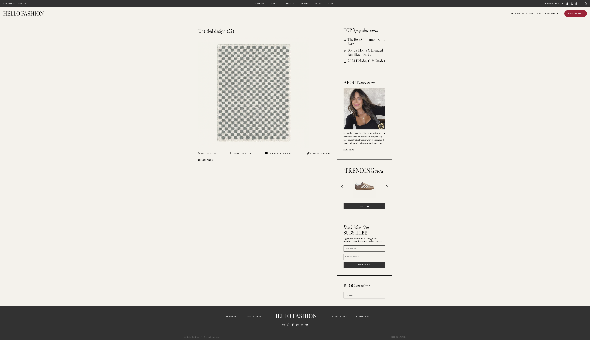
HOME (318, 3)
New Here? (9, 3)
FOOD (331, 3)
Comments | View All (281, 153)
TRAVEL (305, 3)
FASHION (260, 3)
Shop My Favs (575, 13)
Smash (402, 337)
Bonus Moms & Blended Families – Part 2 (365, 52)
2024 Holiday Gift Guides (366, 61)
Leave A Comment (320, 153)
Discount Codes (338, 316)
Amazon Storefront (548, 13)
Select (351, 295)
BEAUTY (290, 3)
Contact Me (363, 316)
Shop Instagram (522, 13)
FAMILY (275, 3)
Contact (23, 3)
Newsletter (552, 3)
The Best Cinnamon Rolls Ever (366, 41)
